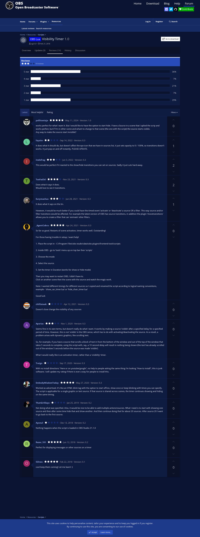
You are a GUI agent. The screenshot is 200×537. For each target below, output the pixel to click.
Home (137, 3)
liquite (39, 140)
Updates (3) (40, 50)
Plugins (43, 21)
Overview (26, 50)
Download (152, 3)
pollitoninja (42, 120)
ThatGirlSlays (43, 402)
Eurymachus (42, 198)
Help (177, 3)
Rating (50, 112)
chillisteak (41, 304)
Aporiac (40, 323)
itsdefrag (40, 159)
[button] (37, 21)
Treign (39, 363)
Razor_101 (41, 442)
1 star (26, 100)
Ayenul (39, 422)
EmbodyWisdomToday (47, 382)
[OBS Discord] (166, 9)
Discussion (80, 50)
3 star (26, 85)
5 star (26, 71)
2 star (26, 93)
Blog (167, 3)
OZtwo (39, 461)
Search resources (43, 28)
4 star (26, 78)
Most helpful (37, 112)
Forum (189, 3)
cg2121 (34, 43)
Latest (24, 112)
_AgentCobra (42, 225)
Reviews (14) (55, 50)
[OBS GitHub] (176, 9)
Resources (56, 21)
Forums (32, 21)
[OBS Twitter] (171, 9)
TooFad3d (41, 179)
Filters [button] (173, 112)
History (68, 50)
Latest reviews (28, 28)
